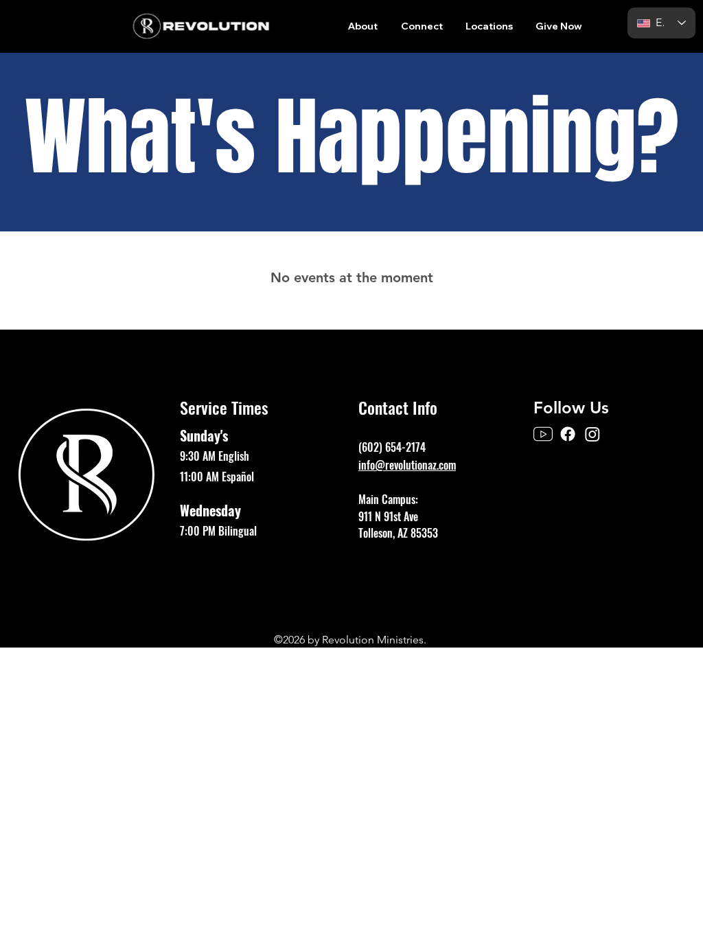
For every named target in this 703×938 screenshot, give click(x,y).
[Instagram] (592, 434)
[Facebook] (567, 434)
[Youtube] (543, 434)
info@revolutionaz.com (407, 465)
